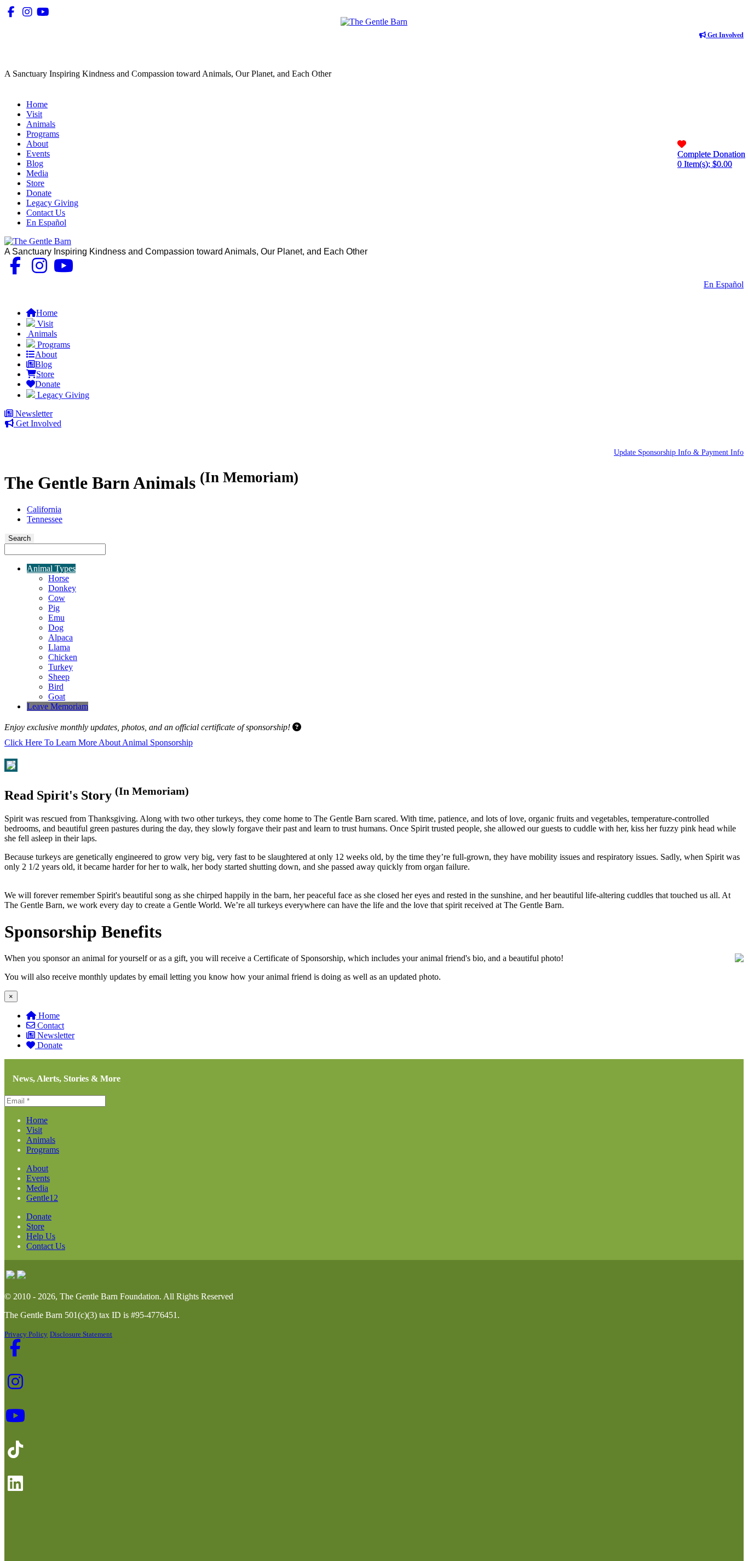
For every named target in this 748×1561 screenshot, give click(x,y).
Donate (49, 1045)
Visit (34, 1130)
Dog (56, 627)
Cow (56, 598)
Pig (54, 607)
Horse (58, 578)
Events (38, 1178)
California (44, 509)
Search (19, 538)
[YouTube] (43, 11)
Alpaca (60, 637)
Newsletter (33, 413)
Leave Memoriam (57, 706)
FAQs (733, 294)
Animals (40, 1139)
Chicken (62, 657)
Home (49, 1015)
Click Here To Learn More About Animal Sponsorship (98, 742)
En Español (724, 284)
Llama (59, 647)
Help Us (40, 1236)
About (37, 1168)
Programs (42, 1149)
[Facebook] (11, 11)
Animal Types (51, 568)
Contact (50, 1025)
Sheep (59, 676)
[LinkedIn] (75, 11)
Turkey (60, 667)
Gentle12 (42, 1197)
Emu (56, 617)
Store (35, 1226)
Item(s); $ (711, 159)
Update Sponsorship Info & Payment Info (679, 452)
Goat (56, 696)
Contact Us (676, 284)
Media (37, 1188)
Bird (56, 686)
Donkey (62, 588)
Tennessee (44, 519)
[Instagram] (27, 11)
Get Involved (725, 35)
